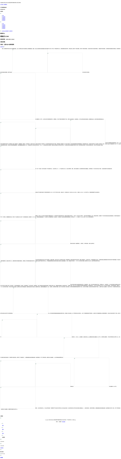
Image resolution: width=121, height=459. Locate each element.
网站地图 (63, 421)
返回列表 (1, 46)
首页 (3, 15)
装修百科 (3, 27)
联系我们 (3, 20)
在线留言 (1, 447)
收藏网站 (5, 4)
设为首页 (2, 4)
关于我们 (3, 16)
